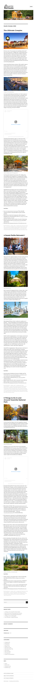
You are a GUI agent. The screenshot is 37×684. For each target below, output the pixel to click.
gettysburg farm (17, 227)
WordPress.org (7, 667)
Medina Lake (16, 184)
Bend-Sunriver (8, 291)
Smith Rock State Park (15, 391)
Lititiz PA (10, 389)
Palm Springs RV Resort (12, 325)
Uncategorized (7, 652)
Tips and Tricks (8, 651)
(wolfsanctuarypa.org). (8, 360)
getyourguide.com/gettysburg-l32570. (15, 149)
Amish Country (12, 386)
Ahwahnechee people (13, 592)
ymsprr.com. (18, 535)
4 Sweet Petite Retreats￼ (14, 235)
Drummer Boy (6, 152)
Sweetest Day (21, 391)
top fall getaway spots (17, 220)
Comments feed (8, 666)
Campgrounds (18, 225)
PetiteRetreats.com (22, 223)
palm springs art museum (15, 390)
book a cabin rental (19, 377)
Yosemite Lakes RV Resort (21, 594)
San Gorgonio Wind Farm (8, 391)
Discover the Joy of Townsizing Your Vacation (13, 613)
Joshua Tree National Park (13, 388)
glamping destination (14, 223)
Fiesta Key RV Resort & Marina (21, 226)
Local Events (23, 225)
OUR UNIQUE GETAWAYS (8, 678)
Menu (31, 6)
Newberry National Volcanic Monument (19, 389)
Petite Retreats (7, 225)
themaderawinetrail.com (8, 512)
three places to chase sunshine (13, 584)
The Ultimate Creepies (13, 30)
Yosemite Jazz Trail (14, 594)
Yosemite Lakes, (16, 447)
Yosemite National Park (7, 595)
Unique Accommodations (9, 654)
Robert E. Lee (19, 228)
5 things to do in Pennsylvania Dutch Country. (15, 381)
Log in (6, 663)
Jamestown (11, 593)
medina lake (6, 228)
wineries (9, 594)
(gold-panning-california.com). (18, 522)
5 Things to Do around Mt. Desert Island (12, 611)
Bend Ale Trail (24, 386)
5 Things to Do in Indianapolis (10, 615)
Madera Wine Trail (16, 593)
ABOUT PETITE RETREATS (9, 675)
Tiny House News (8, 647)
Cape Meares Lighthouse (17, 387)
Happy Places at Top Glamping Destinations (13, 614)
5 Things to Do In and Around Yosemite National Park (15, 400)
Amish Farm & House (18, 386)
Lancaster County (6, 389)
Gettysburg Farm (13, 152)
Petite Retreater (6, 681)
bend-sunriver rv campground (8, 387)
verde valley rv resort (24, 229)
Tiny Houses (7, 650)
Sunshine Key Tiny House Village (15, 229)
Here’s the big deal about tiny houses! (11, 211)
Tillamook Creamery (11, 392)
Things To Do (23, 591)
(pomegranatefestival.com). (14, 546)
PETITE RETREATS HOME (8, 673)
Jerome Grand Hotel (23, 227)
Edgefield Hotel (13, 226)
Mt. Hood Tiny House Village (12, 192)
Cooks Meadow (19, 592)
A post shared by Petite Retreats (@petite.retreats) (16, 136)
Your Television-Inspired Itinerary (11, 617)
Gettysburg (13, 227)
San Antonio (23, 228)
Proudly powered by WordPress (14, 681)
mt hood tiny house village (12, 228)
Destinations (7, 643)
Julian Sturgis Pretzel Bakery (22, 388)
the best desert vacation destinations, (15, 580)
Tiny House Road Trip (9, 648)
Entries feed (7, 664)
